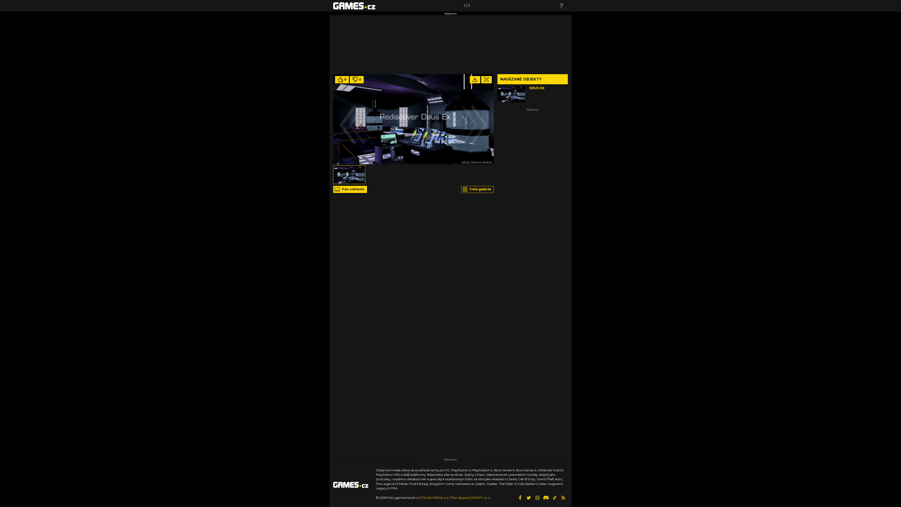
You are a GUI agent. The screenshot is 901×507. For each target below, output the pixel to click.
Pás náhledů (352, 189)
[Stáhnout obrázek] (475, 79)
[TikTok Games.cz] (554, 497)
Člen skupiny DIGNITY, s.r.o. (471, 497)
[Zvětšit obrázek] (486, 79)
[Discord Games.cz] (546, 497)
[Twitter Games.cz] (528, 497)
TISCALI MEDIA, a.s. (435, 497)
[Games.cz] (354, 5)
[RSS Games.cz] (563, 497)
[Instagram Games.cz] (537, 497)
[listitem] (349, 174)
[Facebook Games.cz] (519, 497)
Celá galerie (480, 189)
